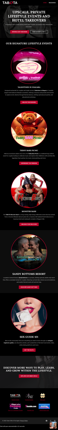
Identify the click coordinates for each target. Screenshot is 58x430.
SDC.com (42, 400)
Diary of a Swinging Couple (15, 410)
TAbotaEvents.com (39, 32)
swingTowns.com (44, 410)
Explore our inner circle (29, 376)
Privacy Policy (24, 420)
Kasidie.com (30, 410)
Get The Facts (29, 350)
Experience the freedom (29, 163)
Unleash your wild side (29, 224)
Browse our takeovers (19, 32)
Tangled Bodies (29, 400)
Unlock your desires (29, 102)
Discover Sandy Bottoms (29, 287)
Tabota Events (15, 400)
